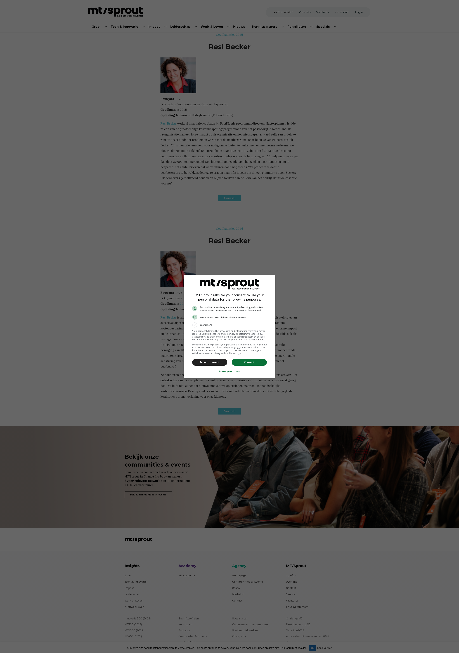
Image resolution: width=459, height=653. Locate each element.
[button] (229, 324)
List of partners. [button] (257, 339)
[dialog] (229, 326)
